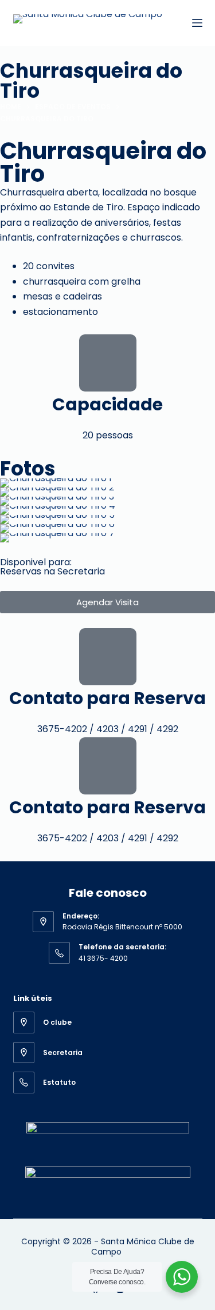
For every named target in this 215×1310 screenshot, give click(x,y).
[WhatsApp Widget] (182, 1277)
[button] (11, 511)
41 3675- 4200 (103, 958)
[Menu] (197, 23)
